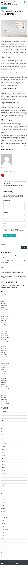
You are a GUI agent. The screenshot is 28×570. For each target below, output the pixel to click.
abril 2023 (3, 378)
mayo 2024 (3, 350)
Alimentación (4, 411)
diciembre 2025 (4, 309)
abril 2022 (3, 397)
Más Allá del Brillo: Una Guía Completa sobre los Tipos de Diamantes (14, 261)
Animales (3, 417)
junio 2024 (3, 348)
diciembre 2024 (4, 335)
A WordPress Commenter (7, 285)
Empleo (3, 461)
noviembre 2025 (5, 312)
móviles (3, 508)
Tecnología (3, 547)
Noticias (3, 511)
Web (4, 223)
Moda (2, 505)
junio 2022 (3, 395)
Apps (2, 420)
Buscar (3, 244)
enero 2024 (4, 359)
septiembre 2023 (5, 367)
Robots (2, 535)
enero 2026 (4, 307)
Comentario (6, 200)
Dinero (2, 449)
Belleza (3, 426)
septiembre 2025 (5, 316)
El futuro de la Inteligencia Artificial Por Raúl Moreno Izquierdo (13, 277)
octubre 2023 (4, 365)
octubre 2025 (4, 314)
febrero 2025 (4, 331)
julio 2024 (3, 346)
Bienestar (3, 428)
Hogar (2, 476)
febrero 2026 (4, 305)
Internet (3, 487)
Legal (2, 496)
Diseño (2, 452)
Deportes (3, 446)
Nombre (5, 212)
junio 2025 (3, 322)
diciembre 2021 (4, 401)
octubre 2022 (4, 391)
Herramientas (4, 473)
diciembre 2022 (4, 386)
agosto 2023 (4, 369)
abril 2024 (3, 352)
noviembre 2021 (5, 403)
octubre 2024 (4, 339)
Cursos (2, 440)
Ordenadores (4, 517)
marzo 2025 (4, 329)
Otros (2, 520)
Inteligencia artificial (5, 485)
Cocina (2, 434)
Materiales (4, 8)
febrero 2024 (4, 356)
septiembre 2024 (5, 341)
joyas (2, 490)
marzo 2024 (4, 354)
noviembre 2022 (5, 388)
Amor (2, 414)
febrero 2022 (4, 399)
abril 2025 (3, 327)
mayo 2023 (3, 376)
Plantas (3, 523)
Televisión (3, 549)
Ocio (2, 514)
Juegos (3, 493)
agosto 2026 (4, 294)
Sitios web (3, 544)
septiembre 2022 (5, 393)
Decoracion (3, 443)
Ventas (2, 555)
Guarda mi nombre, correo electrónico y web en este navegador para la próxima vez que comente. (14, 230)
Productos (3, 526)
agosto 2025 (4, 318)
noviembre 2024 (5, 337)
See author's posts (7, 171)
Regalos (3, 532)
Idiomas (3, 479)
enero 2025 (4, 333)
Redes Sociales (4, 529)
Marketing (3, 499)
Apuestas (3, 423)
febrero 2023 (4, 382)
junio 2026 (3, 299)
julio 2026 (3, 297)
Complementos (4, 437)
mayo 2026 (3, 301)
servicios (3, 541)
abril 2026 (3, 303)
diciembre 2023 (4, 361)
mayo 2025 (3, 324)
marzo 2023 (4, 380)
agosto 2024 (4, 344)
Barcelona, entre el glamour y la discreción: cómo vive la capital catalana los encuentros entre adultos (14, 256)
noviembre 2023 (5, 363)
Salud (2, 538)
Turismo (3, 552)
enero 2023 (4, 384)
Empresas (3, 464)
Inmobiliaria (4, 482)
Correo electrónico (8, 218)
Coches (3, 431)
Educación (3, 458)
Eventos (3, 470)
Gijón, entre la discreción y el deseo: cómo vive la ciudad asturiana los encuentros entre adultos (12, 271)
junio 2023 (3, 373)
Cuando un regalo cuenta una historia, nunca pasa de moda (14, 266)
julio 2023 (3, 371)
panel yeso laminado (7, 40)
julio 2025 (3, 320)
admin (4, 17)
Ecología (3, 455)
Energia (3, 467)
